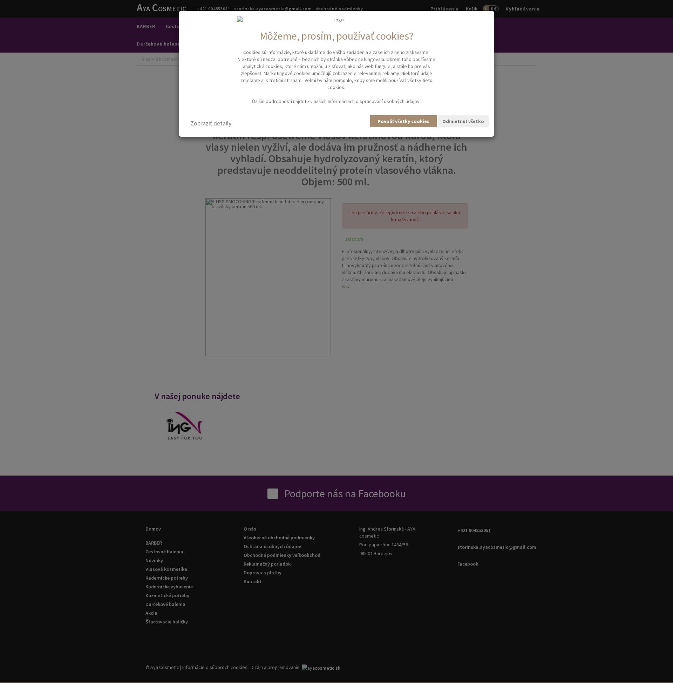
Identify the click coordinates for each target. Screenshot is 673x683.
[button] (210, 123)
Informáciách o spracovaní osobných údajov (374, 101)
